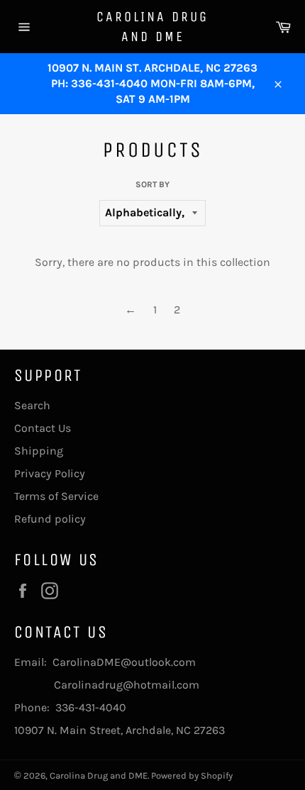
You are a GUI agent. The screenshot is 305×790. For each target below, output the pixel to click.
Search (32, 405)
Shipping (38, 450)
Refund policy (50, 518)
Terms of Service (56, 496)
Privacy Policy (49, 473)
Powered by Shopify (192, 775)
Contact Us (42, 428)
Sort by (152, 184)
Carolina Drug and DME (152, 27)
